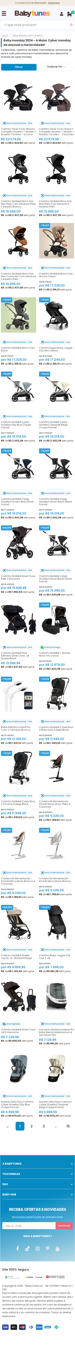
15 (68, 1126)
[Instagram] (37, 1248)
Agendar (54, 3)
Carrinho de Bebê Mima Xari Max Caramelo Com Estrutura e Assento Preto (18, 276)
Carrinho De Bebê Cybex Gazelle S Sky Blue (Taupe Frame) (16, 425)
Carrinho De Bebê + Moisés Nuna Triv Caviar (54, 654)
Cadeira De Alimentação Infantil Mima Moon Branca (55, 880)
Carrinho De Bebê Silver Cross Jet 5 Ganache (18, 1031)
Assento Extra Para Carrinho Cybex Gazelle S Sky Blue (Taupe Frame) (17, 1105)
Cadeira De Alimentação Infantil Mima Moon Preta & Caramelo (54, 804)
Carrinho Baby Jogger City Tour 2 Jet (54, 956)
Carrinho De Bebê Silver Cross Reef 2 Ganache (18, 577)
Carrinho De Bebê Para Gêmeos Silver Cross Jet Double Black (15, 656)
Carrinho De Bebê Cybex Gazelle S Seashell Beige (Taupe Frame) (53, 425)
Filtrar (19, 67)
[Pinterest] (47, 1248)
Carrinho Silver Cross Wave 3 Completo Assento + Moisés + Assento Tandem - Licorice (18, 132)
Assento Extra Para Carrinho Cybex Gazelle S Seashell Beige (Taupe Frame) (55, 1105)
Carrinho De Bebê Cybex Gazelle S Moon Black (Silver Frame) (55, 579)
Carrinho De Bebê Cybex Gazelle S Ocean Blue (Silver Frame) (17, 502)
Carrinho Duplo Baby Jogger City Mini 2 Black (55, 349)
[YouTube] (57, 1248)
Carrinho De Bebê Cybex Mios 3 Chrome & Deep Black (18, 802)
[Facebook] (17, 1248)
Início (5, 35)
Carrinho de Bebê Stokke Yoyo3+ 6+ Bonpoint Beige (16, 956)
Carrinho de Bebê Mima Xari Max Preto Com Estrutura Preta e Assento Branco (18, 204)
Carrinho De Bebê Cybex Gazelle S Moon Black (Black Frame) (55, 502)
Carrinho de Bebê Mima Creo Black (18, 349)
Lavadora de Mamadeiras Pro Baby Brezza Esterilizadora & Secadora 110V (56, 1032)
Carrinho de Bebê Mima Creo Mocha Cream (56, 275)
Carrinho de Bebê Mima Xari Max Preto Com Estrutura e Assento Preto (55, 204)
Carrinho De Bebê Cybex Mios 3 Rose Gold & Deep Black (56, 728)
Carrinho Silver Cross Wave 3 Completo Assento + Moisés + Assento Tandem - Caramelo (56, 132)
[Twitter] (27, 1248)
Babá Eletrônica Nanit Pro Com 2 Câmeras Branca (15, 728)
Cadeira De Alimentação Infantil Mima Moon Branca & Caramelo (18, 881)
